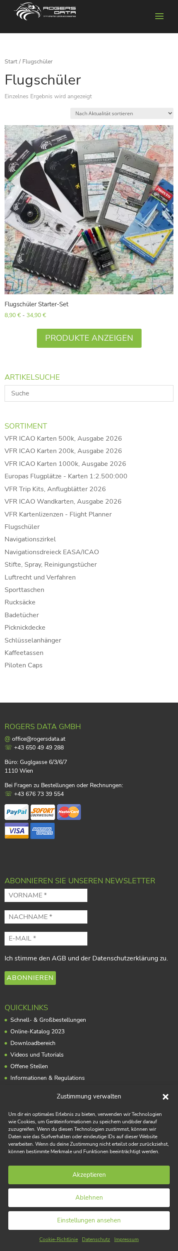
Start (11, 61)
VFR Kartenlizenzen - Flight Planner (58, 514)
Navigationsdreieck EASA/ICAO (52, 552)
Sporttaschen (24, 589)
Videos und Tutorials (37, 1055)
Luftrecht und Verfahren (40, 577)
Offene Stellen (29, 1066)
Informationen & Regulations (47, 1078)
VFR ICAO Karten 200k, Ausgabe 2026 (63, 451)
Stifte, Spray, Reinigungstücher (51, 564)
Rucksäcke (20, 602)
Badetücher (22, 615)
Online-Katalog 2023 (37, 1031)
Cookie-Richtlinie (58, 1239)
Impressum (126, 1239)
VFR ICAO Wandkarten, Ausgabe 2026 (63, 501)
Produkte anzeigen (89, 338)
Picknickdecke (25, 627)
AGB (59, 958)
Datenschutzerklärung (125, 958)
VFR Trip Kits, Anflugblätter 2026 (55, 489)
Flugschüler (22, 526)
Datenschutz (96, 1239)
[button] (165, 1097)
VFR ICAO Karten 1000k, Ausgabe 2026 (65, 463)
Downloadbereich (32, 1043)
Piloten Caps (24, 665)
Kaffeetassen (24, 652)
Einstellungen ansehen (89, 1220)
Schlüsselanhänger (33, 640)
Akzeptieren (89, 1175)
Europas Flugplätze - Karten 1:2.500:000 (66, 476)
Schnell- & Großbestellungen (48, 1020)
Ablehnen (89, 1197)
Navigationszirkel (30, 539)
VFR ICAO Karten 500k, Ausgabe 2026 (63, 438)
